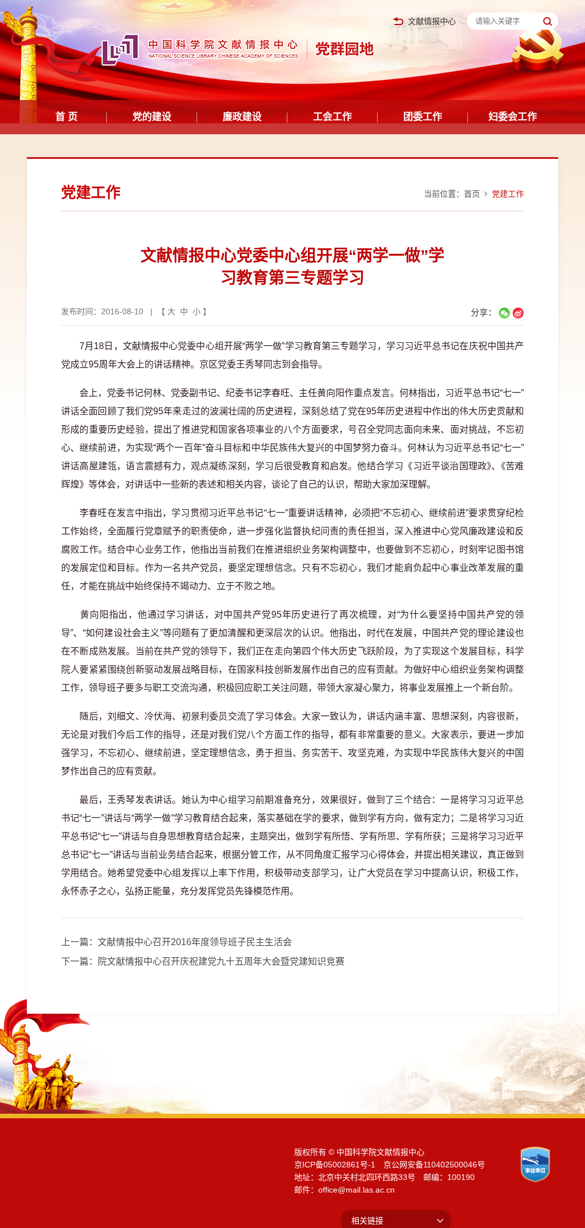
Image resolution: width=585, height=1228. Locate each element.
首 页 (66, 116)
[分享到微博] (518, 313)
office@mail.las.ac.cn (356, 1189)
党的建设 (152, 116)
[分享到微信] (504, 313)
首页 (472, 193)
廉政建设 (242, 116)
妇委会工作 (512, 116)
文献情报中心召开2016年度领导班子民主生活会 (195, 942)
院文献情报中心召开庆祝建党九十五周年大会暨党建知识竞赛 (221, 961)
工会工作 (332, 116)
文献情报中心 (432, 21)
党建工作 (508, 193)
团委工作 (422, 116)
